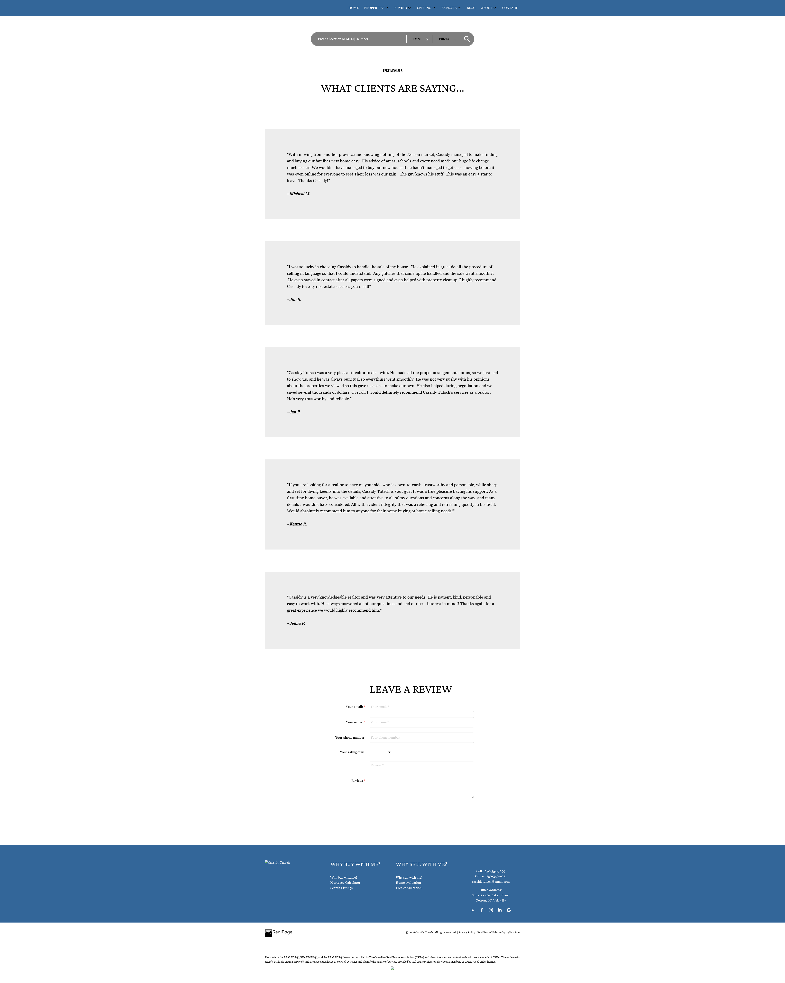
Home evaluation (408, 882)
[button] (473, 910)
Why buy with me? (344, 877)
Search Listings (341, 888)
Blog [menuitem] (471, 8)
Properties (374, 8)
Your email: (355, 706)
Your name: (355, 722)
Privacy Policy (467, 932)
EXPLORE (448, 8)
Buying (400, 8)
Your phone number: (350, 737)
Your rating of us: (353, 752)
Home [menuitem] (354, 8)
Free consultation (409, 888)
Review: (357, 780)
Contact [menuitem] (510, 8)
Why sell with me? (409, 877)
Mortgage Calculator (345, 882)
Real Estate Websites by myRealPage (498, 932)
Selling (424, 8)
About (486, 8)
